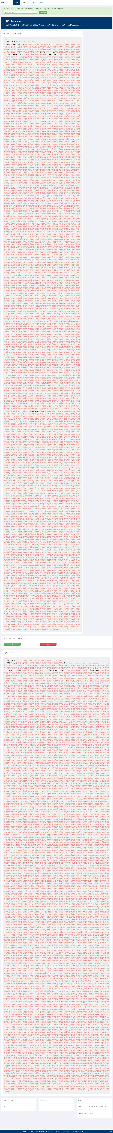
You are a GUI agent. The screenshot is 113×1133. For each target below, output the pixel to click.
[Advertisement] (99, 42)
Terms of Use (51, 1131)
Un (4, 2)
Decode (17, 2)
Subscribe (43, 12)
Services (34, 2)
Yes (12, 644)
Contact (41, 2)
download (18, 33)
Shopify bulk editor (68, 1131)
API (28, 2)
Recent (23, 2)
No (48, 644)
